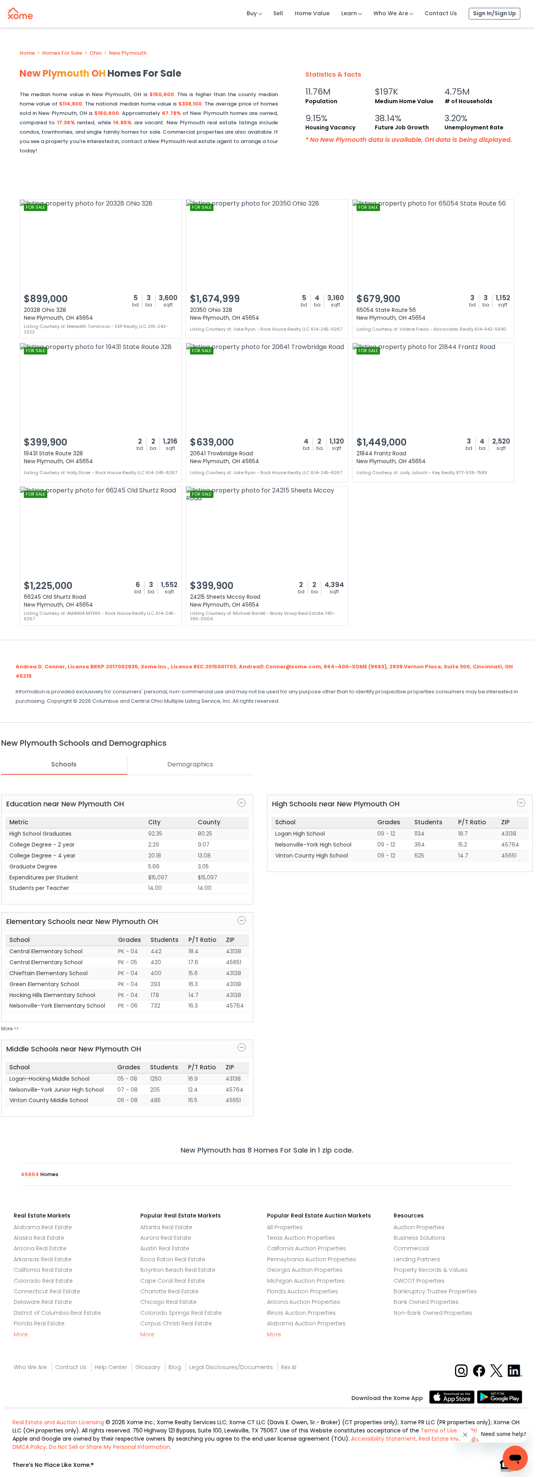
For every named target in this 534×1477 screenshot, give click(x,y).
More (21, 1334)
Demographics (190, 764)
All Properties (285, 1227)
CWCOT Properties (419, 1281)
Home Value (312, 13)
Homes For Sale (62, 53)
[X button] (497, 1370)
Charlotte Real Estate (169, 1291)
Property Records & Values (431, 1270)
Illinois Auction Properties (301, 1313)
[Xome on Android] (499, 1396)
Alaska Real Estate (39, 1238)
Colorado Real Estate (43, 1281)
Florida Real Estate (39, 1323)
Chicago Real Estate (168, 1302)
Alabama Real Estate (43, 1227)
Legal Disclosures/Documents (231, 1367)
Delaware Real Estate (43, 1302)
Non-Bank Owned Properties (433, 1313)
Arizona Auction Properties (303, 1302)
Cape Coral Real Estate (172, 1281)
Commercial (411, 1248)
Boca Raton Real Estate (172, 1259)
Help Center (111, 1367)
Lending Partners (417, 1259)
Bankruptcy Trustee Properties (435, 1291)
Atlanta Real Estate (166, 1227)
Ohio (96, 53)
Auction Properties (419, 1227)
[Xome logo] (20, 12)
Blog (174, 1367)
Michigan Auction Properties (306, 1281)
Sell (278, 13)
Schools (64, 764)
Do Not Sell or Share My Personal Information (109, 1447)
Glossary (147, 1367)
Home (27, 53)
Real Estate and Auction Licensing (58, 1422)
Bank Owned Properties (426, 1302)
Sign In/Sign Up (494, 13)
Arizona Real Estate (40, 1248)
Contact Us (441, 13)
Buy (252, 13)
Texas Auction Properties (301, 1238)
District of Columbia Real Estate (57, 1313)
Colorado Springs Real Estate (181, 1313)
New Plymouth (128, 53)
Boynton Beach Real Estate (177, 1270)
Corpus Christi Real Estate (176, 1323)
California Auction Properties (306, 1248)
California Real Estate (43, 1270)
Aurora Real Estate (165, 1238)
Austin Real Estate (164, 1248)
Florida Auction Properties (302, 1291)
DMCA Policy (29, 1447)
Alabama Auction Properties (306, 1323)
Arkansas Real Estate (43, 1259)
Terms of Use (439, 1430)
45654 (30, 1174)
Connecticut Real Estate (47, 1291)
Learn (349, 13)
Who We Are (390, 13)
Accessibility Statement (383, 1439)
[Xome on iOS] (453, 1396)
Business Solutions (419, 1238)
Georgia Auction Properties (304, 1270)
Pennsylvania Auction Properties (311, 1259)
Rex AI (288, 1367)
